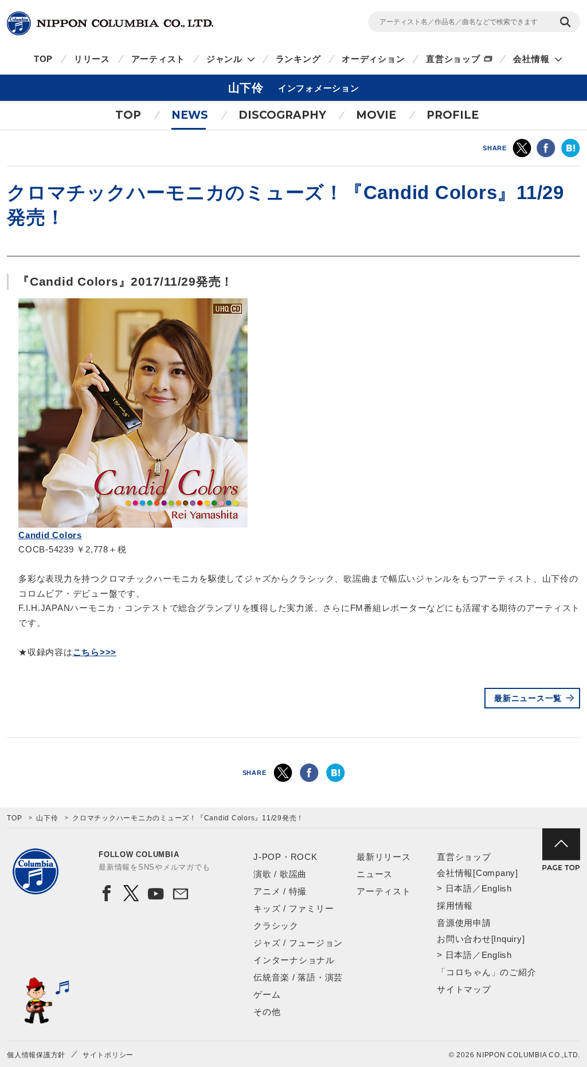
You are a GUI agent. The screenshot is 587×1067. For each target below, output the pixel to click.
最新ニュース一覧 (528, 698)
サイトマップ (464, 989)
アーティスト (158, 59)
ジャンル (224, 59)
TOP (43, 59)
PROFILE (452, 115)
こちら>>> (95, 652)
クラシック (276, 925)
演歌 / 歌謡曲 (280, 874)
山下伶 (47, 818)
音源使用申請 (464, 923)
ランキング (298, 59)
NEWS (189, 115)
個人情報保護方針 (36, 1055)
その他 (266, 1012)
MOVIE (376, 115)
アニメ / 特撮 (280, 891)
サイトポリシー (108, 1055)
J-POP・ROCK (285, 857)
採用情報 (455, 905)
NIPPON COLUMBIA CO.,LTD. (110, 23)
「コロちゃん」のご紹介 (486, 972)
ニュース (375, 874)
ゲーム (266, 994)
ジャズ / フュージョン (298, 943)
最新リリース (384, 857)
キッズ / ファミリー (293, 908)
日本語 (458, 888)
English (497, 888)
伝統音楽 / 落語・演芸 (298, 977)
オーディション (373, 59)
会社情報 (531, 59)
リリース (92, 59)
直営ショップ (453, 59)
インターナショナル (294, 960)
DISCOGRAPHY (282, 115)
